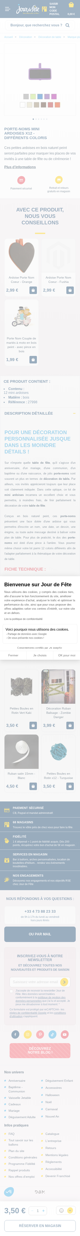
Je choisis (40, 655)
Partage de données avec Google (27, 634)
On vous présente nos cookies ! (26, 637)
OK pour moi (66, 655)
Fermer (13, 655)
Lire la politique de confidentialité (23, 619)
